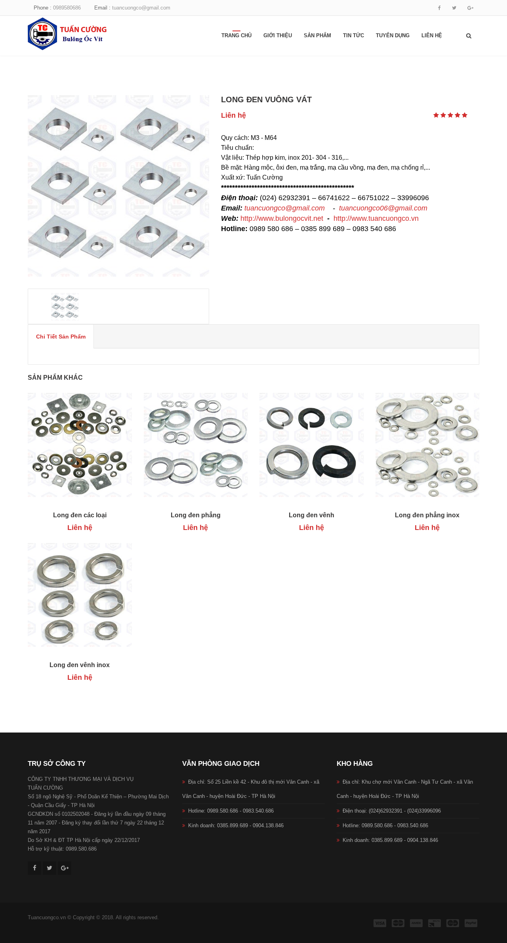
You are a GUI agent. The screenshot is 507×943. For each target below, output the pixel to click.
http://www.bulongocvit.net (281, 218)
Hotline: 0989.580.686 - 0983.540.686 (231, 811)
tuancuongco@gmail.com (284, 208)
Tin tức (353, 35)
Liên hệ (431, 35)
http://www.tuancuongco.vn (376, 218)
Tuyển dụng (393, 35)
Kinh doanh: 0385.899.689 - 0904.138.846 (236, 825)
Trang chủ (236, 35)
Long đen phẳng (196, 515)
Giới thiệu (277, 35)
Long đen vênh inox (80, 665)
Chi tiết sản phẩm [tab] (61, 336)
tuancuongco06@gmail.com (383, 208)
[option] (118, 186)
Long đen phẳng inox (427, 515)
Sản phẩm (317, 35)
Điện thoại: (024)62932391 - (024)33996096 (392, 811)
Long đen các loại (80, 515)
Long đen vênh (311, 515)
